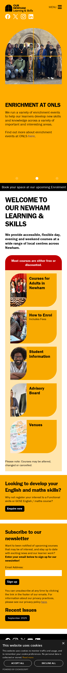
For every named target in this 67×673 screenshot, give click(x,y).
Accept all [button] (17, 663)
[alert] (33, 656)
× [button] (63, 643)
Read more (28, 657)
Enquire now (14, 508)
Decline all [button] (49, 663)
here (31, 136)
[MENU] (60, 7)
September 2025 (17, 618)
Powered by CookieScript (15, 669)
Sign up (12, 581)
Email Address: (14, 567)
